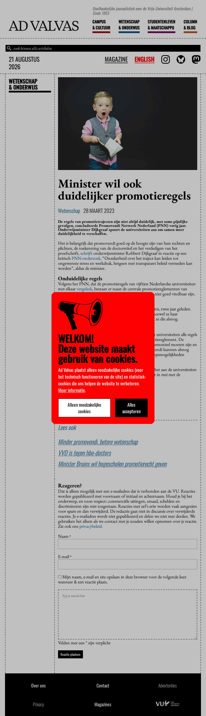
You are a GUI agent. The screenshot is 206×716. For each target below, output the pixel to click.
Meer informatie (71, 390)
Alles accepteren (131, 407)
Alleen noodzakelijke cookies (84, 407)
